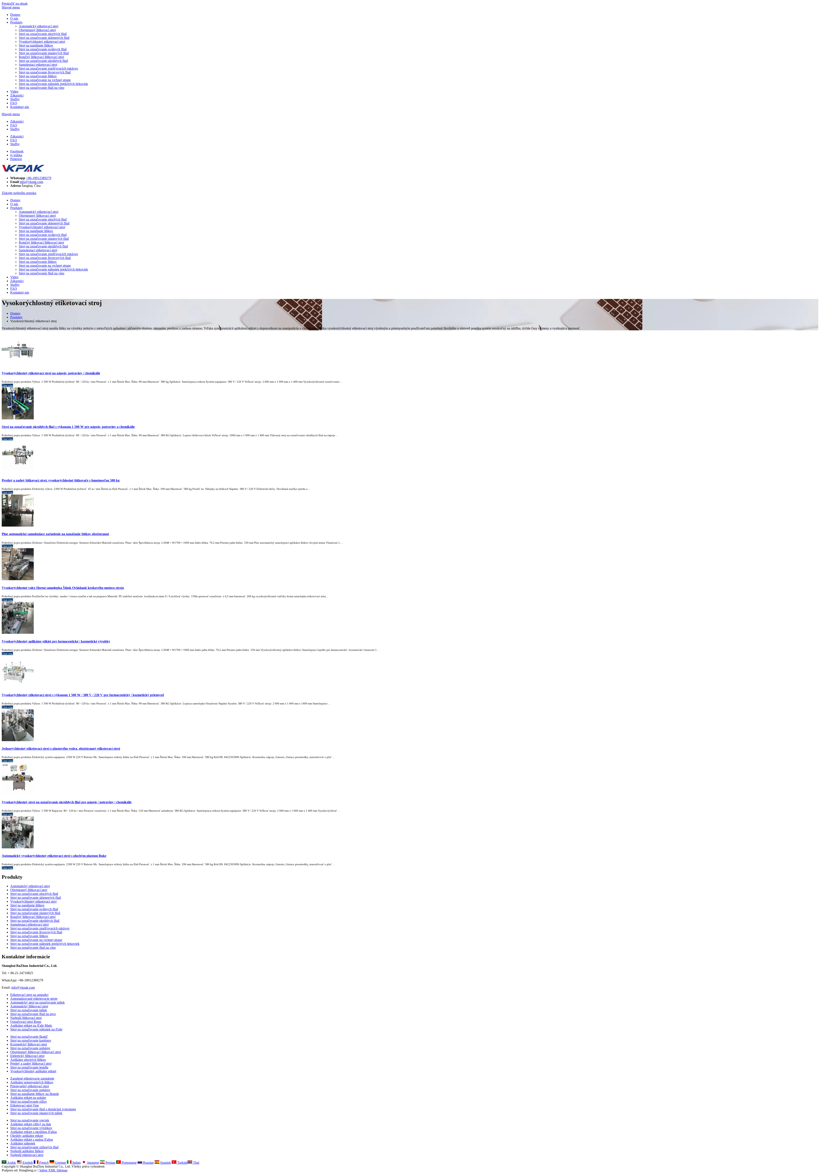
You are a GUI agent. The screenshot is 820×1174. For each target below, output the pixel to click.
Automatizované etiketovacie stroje (33, 998)
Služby (15, 99)
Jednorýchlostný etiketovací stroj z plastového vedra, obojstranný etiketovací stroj (61, 748)
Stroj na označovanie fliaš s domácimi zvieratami (43, 1109)
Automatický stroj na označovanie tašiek (37, 1002)
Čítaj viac (7, 385)
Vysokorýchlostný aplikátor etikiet (33, 1071)
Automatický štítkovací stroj (29, 1006)
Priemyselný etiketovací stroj (29, 1086)
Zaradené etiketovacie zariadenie (32, 1078)
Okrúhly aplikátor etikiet (26, 1135)
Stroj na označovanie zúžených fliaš (34, 1147)
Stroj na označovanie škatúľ (29, 1036)
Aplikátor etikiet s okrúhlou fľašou (33, 1132)
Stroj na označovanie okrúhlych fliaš (43, 61)
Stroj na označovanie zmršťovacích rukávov (48, 68)
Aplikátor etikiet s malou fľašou (31, 1139)
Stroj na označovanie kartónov (30, 1040)
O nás (14, 18)
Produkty (16, 22)
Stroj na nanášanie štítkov (36, 45)
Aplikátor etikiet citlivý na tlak (30, 1124)
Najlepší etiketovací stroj (26, 1155)
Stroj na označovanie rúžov (28, 1101)
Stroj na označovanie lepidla (29, 1067)
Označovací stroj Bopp (25, 1021)
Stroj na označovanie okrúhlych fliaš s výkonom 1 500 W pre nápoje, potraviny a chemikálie (68, 427)
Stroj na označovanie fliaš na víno (41, 87)
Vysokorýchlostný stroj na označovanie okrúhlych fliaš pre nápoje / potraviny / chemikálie (67, 802)
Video (14, 91)
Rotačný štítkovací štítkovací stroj (41, 57)
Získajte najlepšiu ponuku (19, 193)
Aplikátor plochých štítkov (28, 1059)
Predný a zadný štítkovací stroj (30, 1063)
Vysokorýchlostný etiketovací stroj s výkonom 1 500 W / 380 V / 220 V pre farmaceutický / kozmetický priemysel (83, 695)
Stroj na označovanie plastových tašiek (36, 1113)
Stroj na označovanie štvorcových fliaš (45, 72)
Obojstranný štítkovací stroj (37, 30)
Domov (15, 14)
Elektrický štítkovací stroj (27, 1056)
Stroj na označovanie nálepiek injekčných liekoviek (53, 84)
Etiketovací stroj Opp (24, 1105)
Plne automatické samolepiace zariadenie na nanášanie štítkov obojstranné (55, 534)
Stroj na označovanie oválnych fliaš (43, 49)
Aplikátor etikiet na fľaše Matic (31, 1025)
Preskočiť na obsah (15, 3)
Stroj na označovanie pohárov (30, 1048)
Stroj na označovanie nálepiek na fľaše (36, 1029)
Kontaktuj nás (19, 107)
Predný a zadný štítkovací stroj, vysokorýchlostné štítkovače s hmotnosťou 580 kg (61, 480)
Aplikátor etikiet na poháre (28, 1097)
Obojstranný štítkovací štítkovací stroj (35, 1052)
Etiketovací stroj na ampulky (29, 995)
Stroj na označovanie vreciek (29, 1120)
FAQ (13, 103)
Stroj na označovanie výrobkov (31, 1128)
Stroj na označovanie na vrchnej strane (45, 80)
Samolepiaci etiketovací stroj (38, 64)
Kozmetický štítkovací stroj (28, 1044)
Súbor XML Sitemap (53, 1170)
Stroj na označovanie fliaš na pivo (33, 1014)
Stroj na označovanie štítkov (38, 76)
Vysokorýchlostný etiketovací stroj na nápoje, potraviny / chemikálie (51, 373)
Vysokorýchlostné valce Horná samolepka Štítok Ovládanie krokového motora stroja (63, 588)
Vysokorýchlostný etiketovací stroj (42, 41)
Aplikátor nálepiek (22, 1143)
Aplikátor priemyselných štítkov (31, 1082)
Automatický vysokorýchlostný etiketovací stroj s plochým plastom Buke (54, 856)
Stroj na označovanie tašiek (28, 1010)
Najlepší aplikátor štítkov (27, 1151)
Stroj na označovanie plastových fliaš (44, 53)
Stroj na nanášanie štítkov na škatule (34, 1094)
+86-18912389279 (38, 178)
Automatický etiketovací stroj (38, 26)
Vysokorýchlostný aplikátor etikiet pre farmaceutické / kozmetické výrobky (56, 641)
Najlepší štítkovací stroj (26, 1018)
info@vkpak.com (31, 182)
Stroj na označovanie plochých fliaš (43, 34)
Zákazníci (16, 95)
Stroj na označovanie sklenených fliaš (44, 38)
